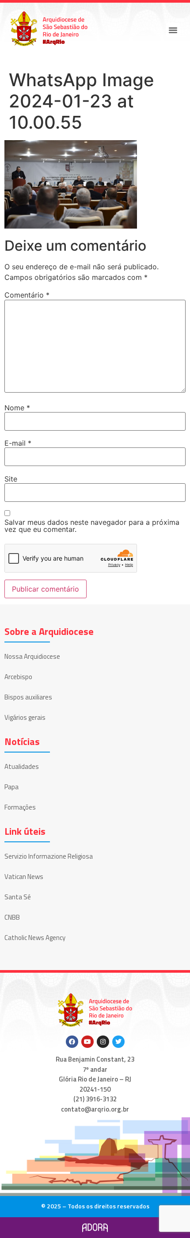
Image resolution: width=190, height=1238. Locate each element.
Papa (11, 787)
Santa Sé (17, 897)
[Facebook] (72, 1041)
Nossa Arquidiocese (32, 656)
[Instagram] (103, 1041)
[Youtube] (87, 1041)
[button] (173, 30)
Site (10, 478)
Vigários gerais (25, 717)
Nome (17, 407)
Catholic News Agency (34, 937)
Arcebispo (18, 677)
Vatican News (23, 876)
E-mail (17, 443)
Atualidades (21, 766)
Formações (20, 807)
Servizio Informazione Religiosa (48, 856)
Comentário (26, 294)
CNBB (12, 917)
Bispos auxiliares (28, 697)
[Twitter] (118, 1041)
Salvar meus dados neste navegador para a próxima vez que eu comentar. (91, 526)
